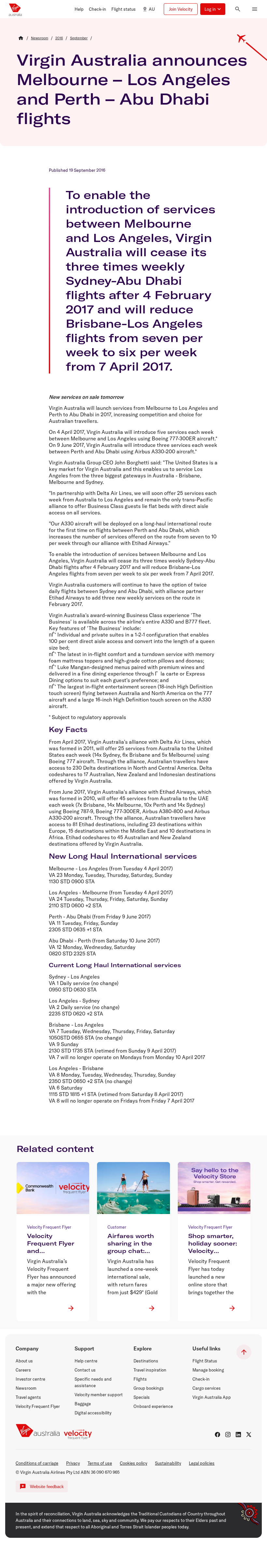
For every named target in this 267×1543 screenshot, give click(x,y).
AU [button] (152, 9)
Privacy (73, 1463)
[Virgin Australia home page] (15, 9)
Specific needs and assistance (93, 1382)
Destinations (146, 1360)
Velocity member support (99, 1394)
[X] (248, 1434)
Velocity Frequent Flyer (38, 1406)
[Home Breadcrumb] (21, 38)
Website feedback (47, 1486)
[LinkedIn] (238, 1434)
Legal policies (202, 1463)
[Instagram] (228, 1434)
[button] (79, 9)
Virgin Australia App (211, 1397)
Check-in (201, 1379)
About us (24, 1360)
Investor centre (30, 1379)
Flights (140, 1379)
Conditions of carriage (37, 1463)
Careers (23, 1369)
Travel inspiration (150, 1369)
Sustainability (168, 1463)
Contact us (85, 1369)
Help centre (86, 1360)
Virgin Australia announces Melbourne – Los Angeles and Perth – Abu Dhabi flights (132, 89)
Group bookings (149, 1388)
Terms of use (100, 1463)
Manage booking (208, 1369)
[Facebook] (217, 1434)
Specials (142, 1397)
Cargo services (206, 1388)
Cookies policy (133, 1463)
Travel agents (28, 1397)
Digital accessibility (93, 1412)
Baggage (83, 1403)
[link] (39, 38)
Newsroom (26, 1388)
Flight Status (204, 1360)
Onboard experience (153, 1406)
